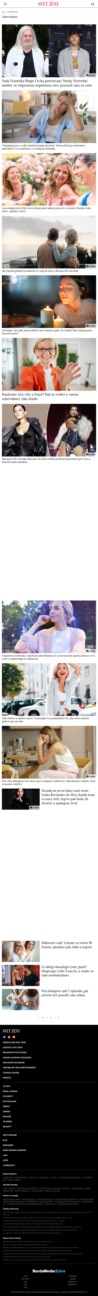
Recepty (7, 1127)
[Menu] (5, 4)
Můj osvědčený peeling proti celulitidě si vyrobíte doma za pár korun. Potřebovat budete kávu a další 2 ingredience (40, 1230)
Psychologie (9, 1101)
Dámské (73, 1279)
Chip (5, 1155)
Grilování (17, 1180)
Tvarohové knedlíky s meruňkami (65, 1199)
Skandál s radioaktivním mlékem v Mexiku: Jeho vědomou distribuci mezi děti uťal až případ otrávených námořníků (40, 1248)
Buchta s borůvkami (45, 1201)
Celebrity (8, 1096)
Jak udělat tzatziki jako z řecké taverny (67, 1201)
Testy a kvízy (33, 1177)
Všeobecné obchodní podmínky (19, 1068)
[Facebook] (4, 1037)
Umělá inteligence (78, 1188)
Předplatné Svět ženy (14, 1042)
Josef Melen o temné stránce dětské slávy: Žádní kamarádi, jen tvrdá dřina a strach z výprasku (34, 1221)
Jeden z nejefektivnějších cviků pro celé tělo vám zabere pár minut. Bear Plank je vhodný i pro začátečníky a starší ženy (42, 1227)
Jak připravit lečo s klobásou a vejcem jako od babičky (25, 1204)
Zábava (6, 1111)
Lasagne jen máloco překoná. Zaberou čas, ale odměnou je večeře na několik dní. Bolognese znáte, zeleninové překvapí (42, 1254)
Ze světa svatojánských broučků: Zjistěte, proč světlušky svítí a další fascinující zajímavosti (33, 1224)
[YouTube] (13, 1037)
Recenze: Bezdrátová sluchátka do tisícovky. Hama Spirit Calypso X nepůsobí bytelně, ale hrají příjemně (37, 1251)
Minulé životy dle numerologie (27, 1188)
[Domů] (49, 3)
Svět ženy (25, 1279)
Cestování (53, 1177)
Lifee (5, 1160)
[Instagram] (9, 1037)
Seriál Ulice (66, 1188)
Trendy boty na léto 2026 (52, 1190)
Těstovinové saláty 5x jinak (12, 1199)
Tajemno (7, 1121)
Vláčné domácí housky (86, 1199)
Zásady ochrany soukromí (17, 1058)
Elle (5, 1140)
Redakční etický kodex (15, 1052)
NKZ (25, 1282)
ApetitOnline (10, 1135)
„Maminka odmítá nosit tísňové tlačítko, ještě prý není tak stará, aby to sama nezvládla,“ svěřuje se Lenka (37, 1218)
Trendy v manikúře (9, 1188)
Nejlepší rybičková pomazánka (13, 1201)
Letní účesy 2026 (36, 1190)
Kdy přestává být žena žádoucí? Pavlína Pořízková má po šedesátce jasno (27, 1241)
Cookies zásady (11, 1073)
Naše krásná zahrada (14, 1150)
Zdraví (6, 1106)
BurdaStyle (72, 1282)
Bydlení (7, 1116)
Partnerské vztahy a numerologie (50, 1188)
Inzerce (7, 1078)
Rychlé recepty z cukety (45, 1199)
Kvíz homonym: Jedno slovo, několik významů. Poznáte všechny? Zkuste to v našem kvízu (32, 1233)
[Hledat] (92, 3)
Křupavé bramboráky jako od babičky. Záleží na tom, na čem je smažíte (26, 1257)
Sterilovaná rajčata (28, 1199)
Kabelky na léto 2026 (22, 1190)
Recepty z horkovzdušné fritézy (68, 1204)
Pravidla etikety (8, 1177)
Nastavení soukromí (13, 1063)
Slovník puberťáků (21, 1177)
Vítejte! (10, 1180)
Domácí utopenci (50, 1204)
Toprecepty (9, 1165)
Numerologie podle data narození (70, 1177)
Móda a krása (10, 1091)
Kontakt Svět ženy (13, 1047)
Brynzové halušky (31, 1201)
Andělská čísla (44, 1177)
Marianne (8, 1145)
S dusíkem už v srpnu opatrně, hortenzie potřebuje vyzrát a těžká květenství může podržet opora (34, 1260)
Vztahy (7, 1086)
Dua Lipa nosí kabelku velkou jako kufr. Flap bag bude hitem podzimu (25, 1245)
